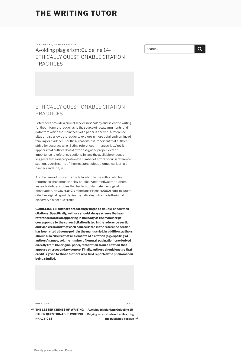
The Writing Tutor (76, 13)
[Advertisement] (84, 84)
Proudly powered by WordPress (53, 350)
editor (71, 44)
